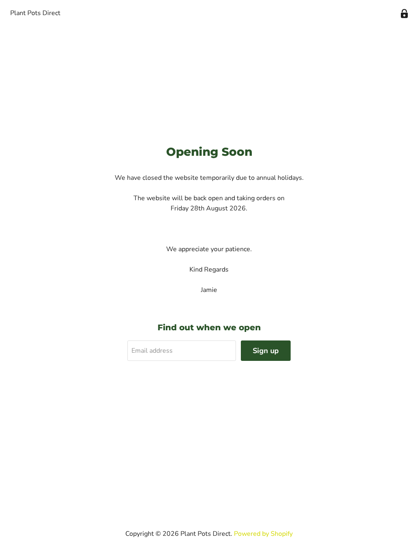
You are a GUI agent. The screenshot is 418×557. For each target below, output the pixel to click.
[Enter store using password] (404, 14)
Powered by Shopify (263, 533)
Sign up (266, 351)
